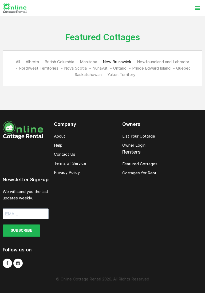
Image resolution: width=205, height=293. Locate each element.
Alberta (32, 61)
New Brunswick (117, 61)
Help (58, 145)
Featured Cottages (139, 163)
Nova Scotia (75, 68)
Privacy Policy (67, 172)
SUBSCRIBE (21, 230)
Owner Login (133, 145)
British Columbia (59, 61)
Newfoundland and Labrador (163, 61)
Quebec (183, 68)
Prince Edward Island (151, 68)
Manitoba (88, 61)
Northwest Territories (38, 68)
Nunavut (100, 68)
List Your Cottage (138, 136)
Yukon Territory (121, 74)
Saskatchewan (88, 74)
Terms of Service (70, 163)
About (59, 136)
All (18, 61)
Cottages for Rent (139, 172)
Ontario (120, 68)
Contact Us (64, 154)
